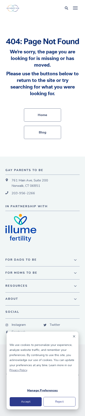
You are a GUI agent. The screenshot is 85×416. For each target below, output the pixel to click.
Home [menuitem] (42, 115)
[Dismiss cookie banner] (74, 337)
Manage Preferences (42, 390)
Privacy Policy (18, 370)
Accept (25, 402)
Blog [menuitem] (42, 132)
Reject (59, 402)
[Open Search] (67, 8)
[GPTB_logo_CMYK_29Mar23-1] (26, 8)
